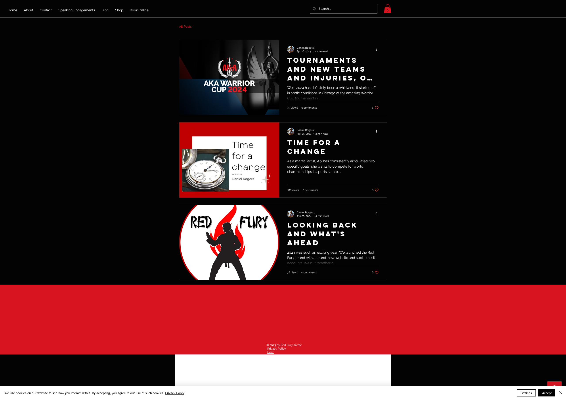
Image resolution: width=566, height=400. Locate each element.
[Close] (560, 392)
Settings (526, 393)
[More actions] (378, 49)
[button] (387, 8)
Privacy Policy (276, 348)
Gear (270, 352)
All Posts (185, 26)
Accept (547, 393)
